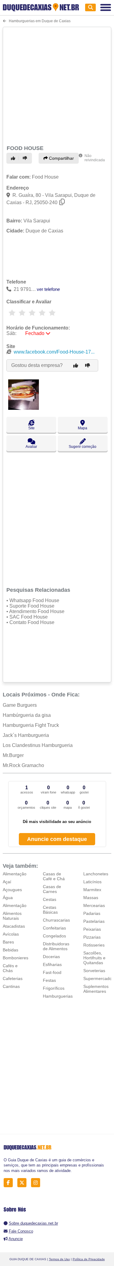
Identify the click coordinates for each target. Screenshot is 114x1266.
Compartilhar (61, 158)
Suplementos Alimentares (96, 989)
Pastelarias (94, 921)
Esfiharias (52, 964)
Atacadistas (14, 926)
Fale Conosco (21, 1231)
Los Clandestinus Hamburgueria (38, 745)
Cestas (49, 899)
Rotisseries (94, 945)
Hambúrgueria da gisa (27, 715)
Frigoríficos (53, 988)
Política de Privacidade (89, 1259)
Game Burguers (20, 705)
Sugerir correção (82, 447)
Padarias (91, 913)
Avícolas (11, 934)
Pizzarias (92, 937)
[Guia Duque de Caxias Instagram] (37, 1183)
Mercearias (94, 905)
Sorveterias (94, 970)
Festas (49, 980)
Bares (8, 942)
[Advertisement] (57, 85)
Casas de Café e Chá (54, 876)
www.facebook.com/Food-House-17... (54, 351)
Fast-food (52, 972)
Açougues (12, 889)
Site (31, 428)
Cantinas (11, 986)
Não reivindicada (95, 158)
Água (8, 897)
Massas (90, 897)
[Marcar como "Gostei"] (14, 158)
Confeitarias (54, 928)
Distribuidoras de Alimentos (56, 946)
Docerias (51, 956)
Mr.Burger (13, 755)
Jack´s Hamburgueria (26, 735)
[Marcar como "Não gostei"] (26, 158)
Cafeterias (12, 978)
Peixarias (92, 929)
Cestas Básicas (50, 910)
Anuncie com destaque (57, 839)
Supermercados (98, 978)
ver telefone (48, 289)
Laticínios (92, 881)
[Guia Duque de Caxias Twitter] (23, 1183)
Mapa (82, 428)
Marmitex (92, 889)
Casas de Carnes (52, 889)
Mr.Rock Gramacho (23, 765)
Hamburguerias (58, 996)
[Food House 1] (23, 408)
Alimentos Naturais (12, 916)
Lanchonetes (95, 873)
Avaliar (31, 447)
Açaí (7, 881)
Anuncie (16, 1238)
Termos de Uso (59, 1259)
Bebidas (10, 949)
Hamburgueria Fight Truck (31, 725)
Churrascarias (56, 920)
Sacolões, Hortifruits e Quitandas (94, 957)
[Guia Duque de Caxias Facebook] (10, 1183)
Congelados (54, 935)
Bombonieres (15, 957)
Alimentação (14, 873)
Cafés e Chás (10, 968)
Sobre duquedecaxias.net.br (33, 1223)
